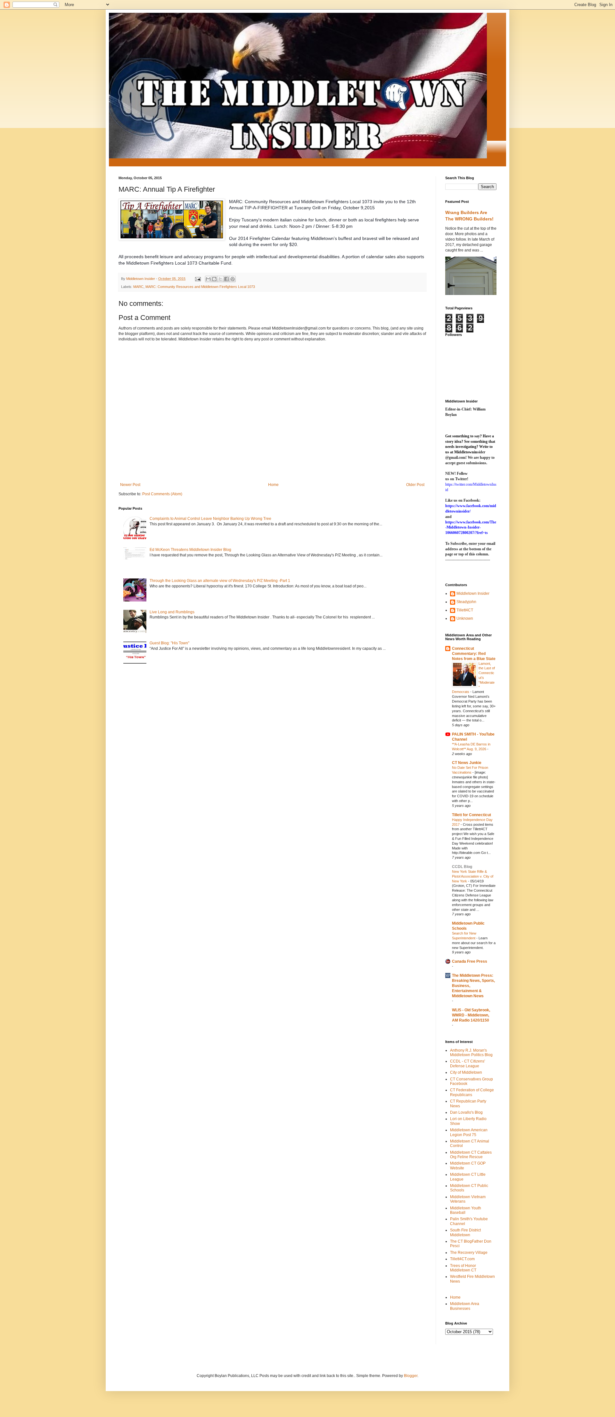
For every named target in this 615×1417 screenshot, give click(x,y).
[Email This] (208, 279)
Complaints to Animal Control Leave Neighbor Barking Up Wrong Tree (210, 518)
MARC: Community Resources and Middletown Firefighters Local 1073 (200, 287)
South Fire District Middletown (465, 1232)
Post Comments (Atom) (162, 494)
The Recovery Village (469, 1252)
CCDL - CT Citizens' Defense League (467, 1063)
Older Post (415, 484)
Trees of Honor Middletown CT (463, 1267)
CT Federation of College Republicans (472, 1092)
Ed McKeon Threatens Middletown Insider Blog (190, 549)
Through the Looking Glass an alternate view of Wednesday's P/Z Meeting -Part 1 (220, 580)
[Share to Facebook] (226, 279)
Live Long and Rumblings (172, 612)
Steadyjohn (466, 602)
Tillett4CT (464, 610)
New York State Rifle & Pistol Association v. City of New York (472, 876)
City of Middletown (466, 1072)
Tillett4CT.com (462, 1259)
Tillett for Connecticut (471, 815)
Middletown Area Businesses (464, 1306)
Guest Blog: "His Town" (169, 643)
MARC (138, 287)
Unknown (464, 618)
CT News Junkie (466, 762)
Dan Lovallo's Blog (466, 1112)
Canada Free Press (469, 961)
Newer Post (130, 484)
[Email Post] (197, 279)
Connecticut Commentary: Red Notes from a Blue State (474, 653)
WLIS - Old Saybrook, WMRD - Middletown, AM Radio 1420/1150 (471, 1015)
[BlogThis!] (214, 279)
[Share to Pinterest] (232, 279)
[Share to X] (220, 279)
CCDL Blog (462, 866)
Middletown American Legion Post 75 (469, 1132)
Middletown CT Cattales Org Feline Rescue (471, 1154)
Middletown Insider (472, 593)
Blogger (410, 1375)
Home (273, 484)
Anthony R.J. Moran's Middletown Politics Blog (471, 1052)
